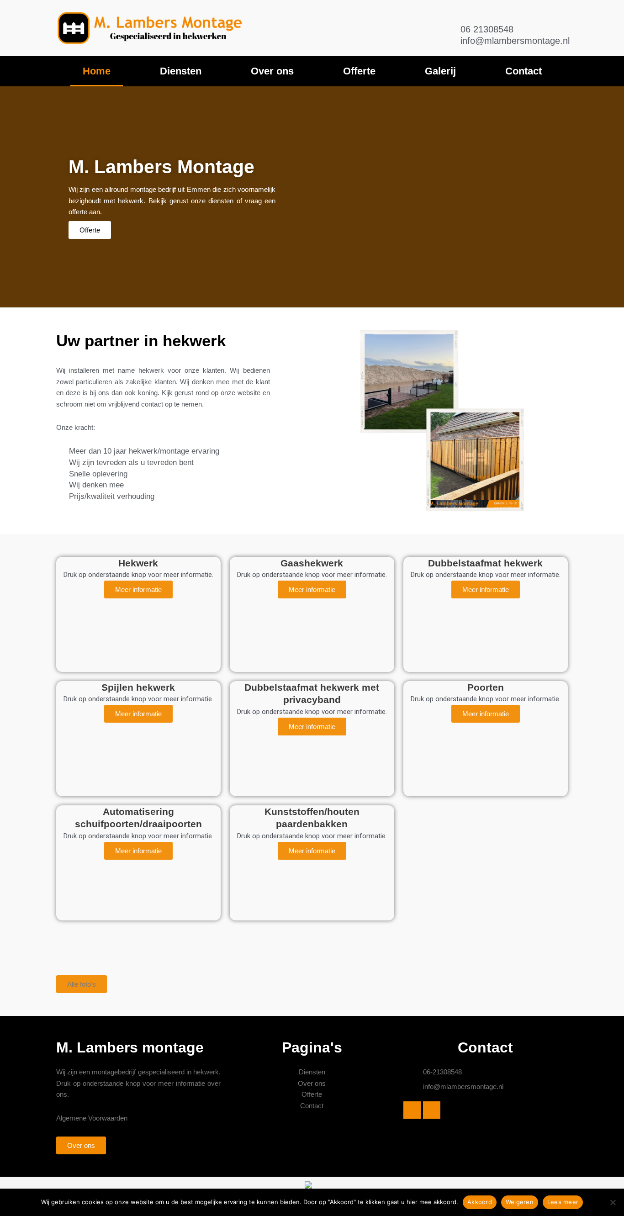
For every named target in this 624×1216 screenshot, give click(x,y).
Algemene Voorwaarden (91, 1118)
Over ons (272, 71)
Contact (523, 71)
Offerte (359, 71)
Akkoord (479, 1201)
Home (97, 71)
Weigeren (520, 1201)
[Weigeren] (612, 1202)
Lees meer (562, 1201)
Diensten (180, 71)
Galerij (440, 71)
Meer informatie (138, 589)
